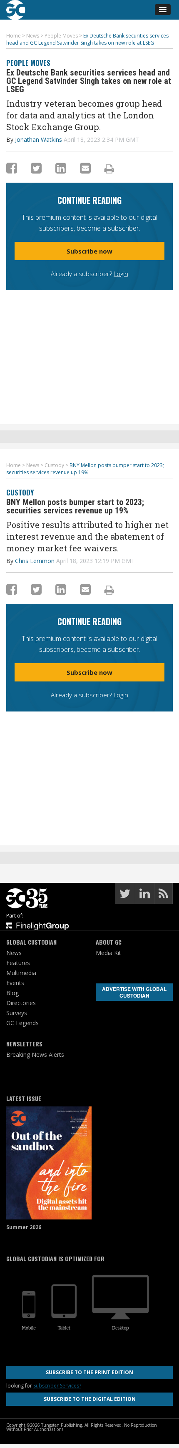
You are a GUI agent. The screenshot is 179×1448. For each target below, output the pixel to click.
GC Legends (22, 1023)
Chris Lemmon (35, 561)
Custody (20, 492)
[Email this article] (85, 167)
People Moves (28, 63)
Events (15, 983)
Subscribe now (89, 251)
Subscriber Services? (57, 1385)
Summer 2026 (23, 1227)
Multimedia (21, 973)
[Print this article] (109, 168)
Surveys (16, 1013)
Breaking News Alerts (35, 1054)
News (14, 953)
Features (18, 963)
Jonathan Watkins (38, 139)
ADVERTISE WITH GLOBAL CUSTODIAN (134, 992)
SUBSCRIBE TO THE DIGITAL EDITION (90, 1399)
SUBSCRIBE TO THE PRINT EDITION (89, 1372)
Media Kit (108, 953)
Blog (12, 993)
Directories (21, 1003)
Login (121, 273)
